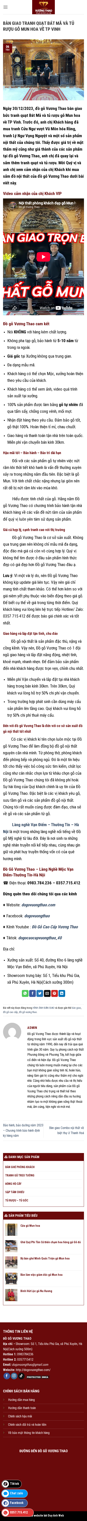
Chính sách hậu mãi (20, 1416)
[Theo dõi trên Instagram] (14, 1376)
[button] (5, 7)
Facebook (16, 1503)
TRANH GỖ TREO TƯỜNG (19, 1175)
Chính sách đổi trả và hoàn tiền (27, 1425)
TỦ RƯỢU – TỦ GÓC (16, 1200)
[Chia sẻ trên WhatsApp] (25, 993)
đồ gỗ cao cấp (10, 1012)
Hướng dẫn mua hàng (21, 1400)
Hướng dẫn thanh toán (22, 1408)
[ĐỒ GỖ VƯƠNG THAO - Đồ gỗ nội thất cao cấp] (44, 7)
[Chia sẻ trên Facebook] (32, 993)
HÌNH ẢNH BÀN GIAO (43, 1007)
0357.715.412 (19, 1512)
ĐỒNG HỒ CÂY (13, 1183)
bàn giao (76, 1007)
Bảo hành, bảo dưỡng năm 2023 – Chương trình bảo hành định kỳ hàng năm (23, 1130)
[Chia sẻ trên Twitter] (39, 993)
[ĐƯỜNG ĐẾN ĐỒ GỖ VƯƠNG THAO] (43, 1475)
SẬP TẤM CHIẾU (14, 1192)
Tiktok (14, 1484)
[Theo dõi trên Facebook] (6, 1376)
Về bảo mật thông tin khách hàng (29, 1433)
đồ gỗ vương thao (28, 1012)
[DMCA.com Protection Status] (37, 1377)
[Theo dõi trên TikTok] (21, 1376)
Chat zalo (16, 1493)
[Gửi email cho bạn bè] (47, 993)
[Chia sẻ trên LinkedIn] (61, 993)
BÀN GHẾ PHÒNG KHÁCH (20, 1167)
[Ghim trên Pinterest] (54, 993)
